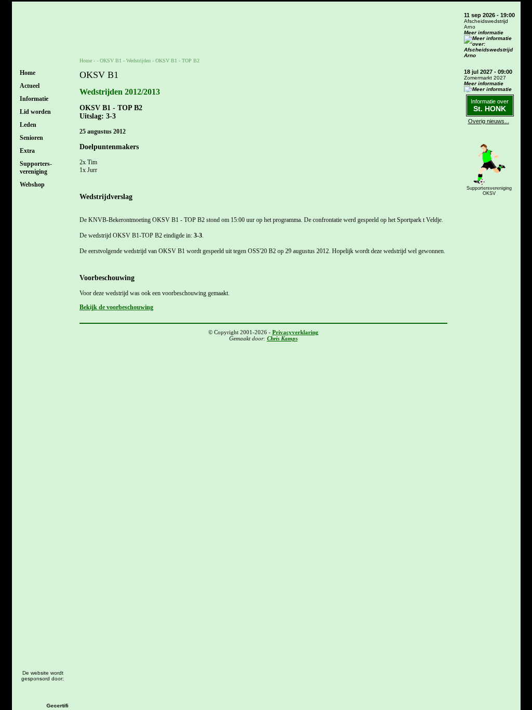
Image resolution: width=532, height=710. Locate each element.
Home (27, 72)
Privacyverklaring (295, 332)
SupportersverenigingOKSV (489, 191)
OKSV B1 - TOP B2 (177, 60)
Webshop (32, 184)
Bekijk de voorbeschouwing (116, 307)
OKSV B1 (111, 60)
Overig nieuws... (488, 121)
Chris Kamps (282, 338)
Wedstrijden (138, 60)
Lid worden (35, 111)
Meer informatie (483, 32)
